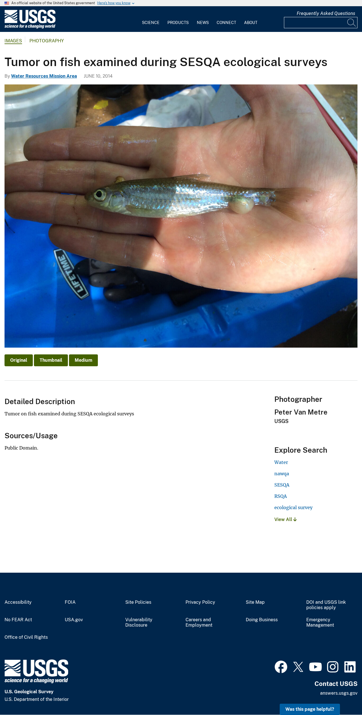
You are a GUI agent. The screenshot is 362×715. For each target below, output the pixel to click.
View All (283, 519)
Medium (83, 360)
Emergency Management (320, 622)
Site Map (255, 602)
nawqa (281, 473)
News (203, 22)
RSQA (280, 496)
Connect (226, 22)
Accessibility (18, 602)
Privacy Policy (200, 602)
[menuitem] (150, 19)
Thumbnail (51, 360)
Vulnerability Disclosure (138, 622)
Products (178, 22)
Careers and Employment (199, 622)
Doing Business (262, 619)
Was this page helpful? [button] (309, 709)
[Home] (30, 27)
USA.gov (74, 619)
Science (151, 22)
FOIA (70, 602)
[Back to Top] (341, 694)
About (250, 22)
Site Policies (138, 602)
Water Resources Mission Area (44, 76)
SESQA (281, 485)
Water (281, 462)
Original (18, 360)
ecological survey (293, 507)
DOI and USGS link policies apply (326, 605)
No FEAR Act (18, 619)
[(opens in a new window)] (280, 666)
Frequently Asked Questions (326, 13)
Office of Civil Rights (26, 637)
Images (13, 40)
